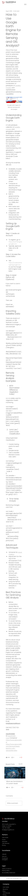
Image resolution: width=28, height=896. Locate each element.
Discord (4, 856)
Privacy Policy (5, 870)
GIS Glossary (6, 893)
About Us (5, 889)
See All (20, 764)
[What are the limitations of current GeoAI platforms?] (14, 773)
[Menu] (25, 4)
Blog (4, 891)
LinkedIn (4, 854)
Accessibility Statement (8, 872)
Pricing (4, 895)
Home (3, 839)
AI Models (4, 841)
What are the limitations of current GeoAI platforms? (14, 782)
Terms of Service (6, 868)
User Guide (6, 887)
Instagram (5, 859)
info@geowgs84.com (8, 830)
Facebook (5, 858)
